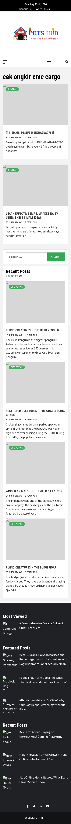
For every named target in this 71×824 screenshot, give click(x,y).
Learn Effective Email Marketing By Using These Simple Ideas (32, 215)
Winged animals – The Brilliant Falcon (34, 491)
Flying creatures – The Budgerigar (31, 567)
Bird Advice (17, 286)
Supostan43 (16, 137)
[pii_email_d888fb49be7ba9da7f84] (30, 133)
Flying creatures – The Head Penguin (32, 330)
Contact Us (25, 8)
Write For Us (43, 8)
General (12, 89)
